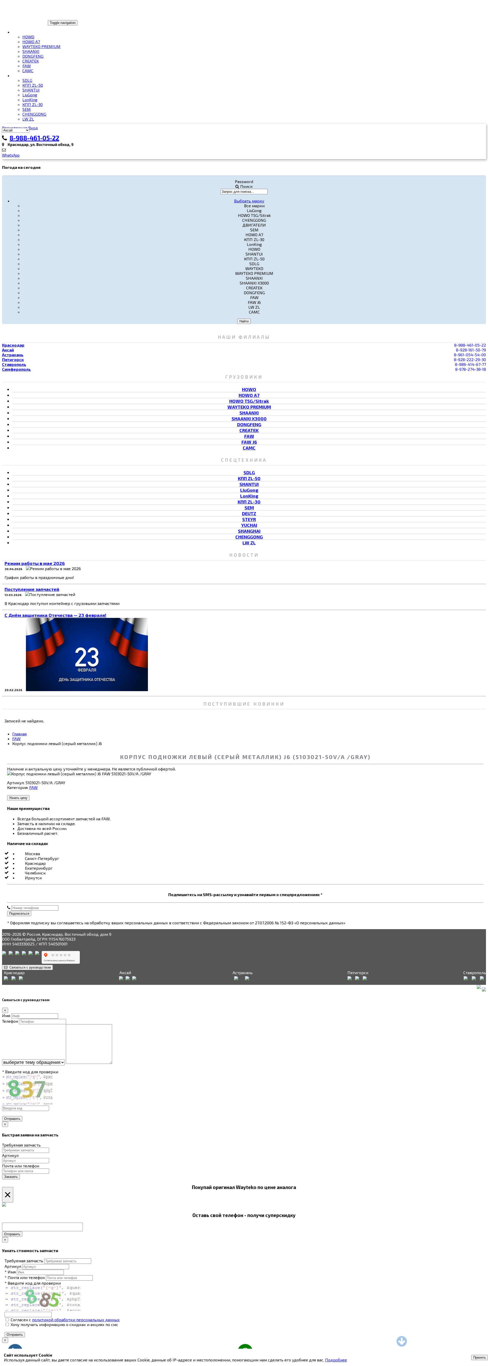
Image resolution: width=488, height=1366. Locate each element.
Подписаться (19, 913)
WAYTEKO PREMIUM (41, 46)
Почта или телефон (20, 1165)
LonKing (29, 99)
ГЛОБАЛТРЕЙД (18, 22)
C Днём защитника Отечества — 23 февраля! (55, 615)
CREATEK (30, 60)
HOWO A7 (31, 41)
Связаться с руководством (29, 967)
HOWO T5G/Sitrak (249, 401)
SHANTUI (31, 89)
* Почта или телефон (25, 1277)
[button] (249, 200)
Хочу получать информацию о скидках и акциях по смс (64, 1324)
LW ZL (28, 118)
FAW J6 (249, 442)
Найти (244, 321)
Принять (479, 1357)
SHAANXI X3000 (249, 418)
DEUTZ (249, 513)
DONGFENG (32, 56)
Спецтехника (26, 75)
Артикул (10, 1155)
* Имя (10, 1271)
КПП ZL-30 (32, 104)
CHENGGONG (34, 114)
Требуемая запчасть (21, 1144)
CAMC (27, 70)
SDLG (27, 80)
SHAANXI (30, 51)
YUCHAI (249, 525)
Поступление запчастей (32, 589)
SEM (26, 109)
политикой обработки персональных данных (76, 1319)
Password (244, 181)
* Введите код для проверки (30, 1071)
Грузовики (23, 31)
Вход (33, 127)
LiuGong (29, 94)
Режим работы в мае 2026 (35, 563)
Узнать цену (18, 798)
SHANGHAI (249, 531)
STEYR (249, 519)
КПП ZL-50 (32, 85)
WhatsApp (11, 155)
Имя (6, 1015)
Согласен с (65, 1319)
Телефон (10, 1021)
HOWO (28, 36)
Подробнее (336, 1359)
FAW (26, 65)
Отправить (12, 1119)
